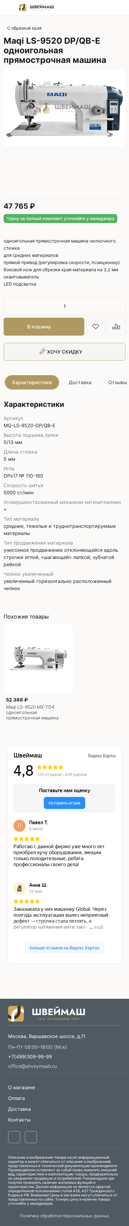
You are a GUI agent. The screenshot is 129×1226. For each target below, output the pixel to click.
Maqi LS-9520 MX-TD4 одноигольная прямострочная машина (32, 712)
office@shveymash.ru (32, 1066)
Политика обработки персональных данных (65, 1215)
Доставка (80, 382)
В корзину (39, 327)
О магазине (21, 1087)
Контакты (19, 1120)
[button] (30, 1057)
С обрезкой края (24, 28)
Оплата (16, 1098)
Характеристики (32, 382)
